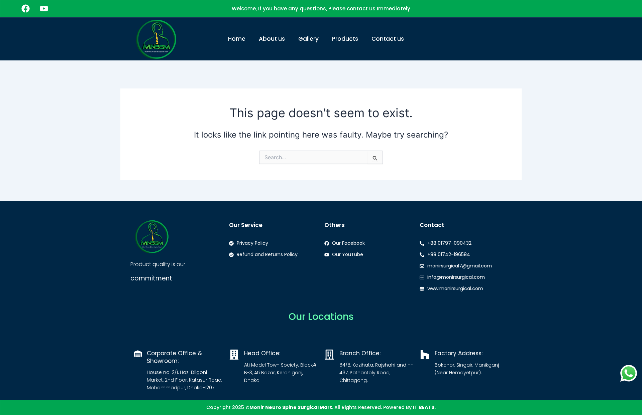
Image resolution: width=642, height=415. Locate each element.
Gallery (308, 39)
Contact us (387, 39)
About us (272, 39)
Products (345, 39)
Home (236, 39)
